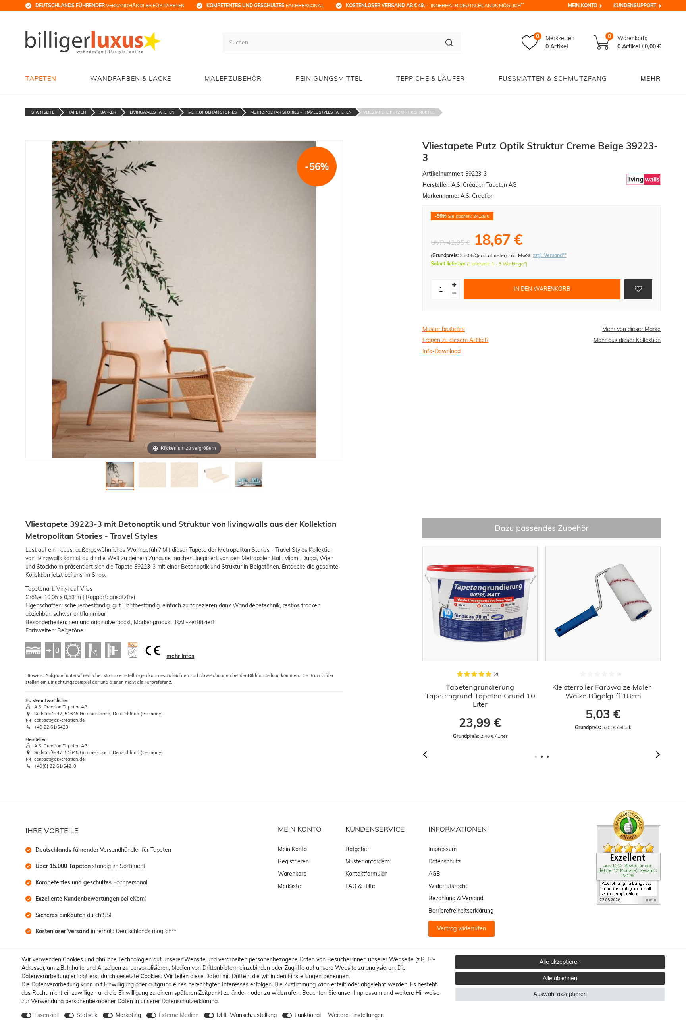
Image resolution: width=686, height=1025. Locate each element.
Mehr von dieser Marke (631, 329)
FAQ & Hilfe (360, 886)
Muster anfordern (367, 861)
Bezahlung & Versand (455, 898)
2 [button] (542, 757)
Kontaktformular (366, 873)
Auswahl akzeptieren (560, 994)
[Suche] (449, 42)
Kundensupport (634, 5)
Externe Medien (178, 1015)
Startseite (42, 112)
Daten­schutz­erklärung (190, 1001)
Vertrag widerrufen (461, 928)
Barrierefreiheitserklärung (460, 910)
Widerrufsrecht (447, 886)
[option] (512, 638)
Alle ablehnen (560, 978)
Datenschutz (444, 861)
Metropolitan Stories (212, 112)
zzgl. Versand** (550, 255)
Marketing (128, 1015)
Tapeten (40, 78)
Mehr (650, 78)
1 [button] (536, 757)
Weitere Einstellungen (356, 1015)
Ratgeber (357, 849)
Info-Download (441, 351)
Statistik (87, 1015)
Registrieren (293, 861)
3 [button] (548, 757)
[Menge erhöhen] (454, 285)
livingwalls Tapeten (152, 112)
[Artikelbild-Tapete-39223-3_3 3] (184, 478)
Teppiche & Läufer (430, 78)
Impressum (442, 849)
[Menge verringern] (454, 293)
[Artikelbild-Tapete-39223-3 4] (216, 478)
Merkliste (289, 886)
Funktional (308, 1015)
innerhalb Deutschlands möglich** (105, 931)
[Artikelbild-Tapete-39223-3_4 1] (120, 478)
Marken (108, 112)
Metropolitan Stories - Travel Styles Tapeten (301, 112)
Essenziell (46, 1015)
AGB (434, 873)
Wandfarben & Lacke (130, 78)
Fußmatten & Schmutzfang (553, 78)
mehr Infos (180, 655)
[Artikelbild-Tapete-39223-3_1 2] (152, 478)
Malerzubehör (233, 78)
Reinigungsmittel (329, 78)
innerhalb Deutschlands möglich (435, 5)
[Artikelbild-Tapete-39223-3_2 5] (249, 478)
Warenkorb (292, 873)
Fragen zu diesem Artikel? (455, 340)
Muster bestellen (443, 329)
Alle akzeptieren (560, 961)
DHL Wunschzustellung (247, 1015)
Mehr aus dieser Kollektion (627, 340)
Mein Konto (582, 5)
